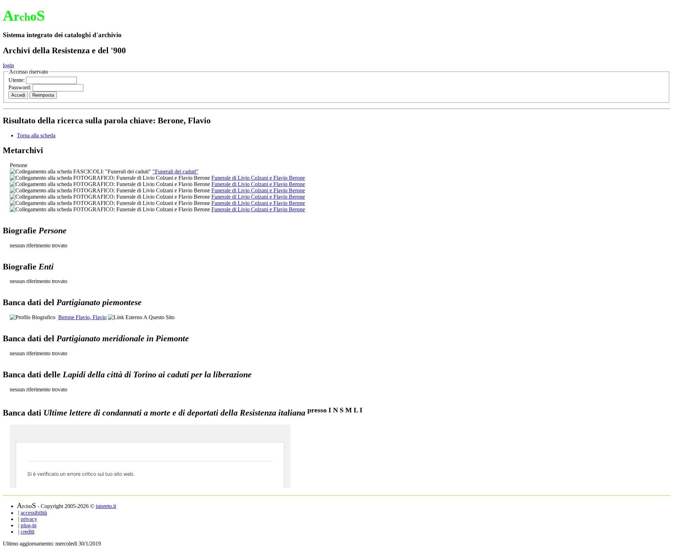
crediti (27, 532)
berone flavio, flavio (82, 317)
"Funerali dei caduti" (175, 171)
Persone (18, 165)
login (8, 65)
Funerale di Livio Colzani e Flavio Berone (258, 178)
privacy (29, 519)
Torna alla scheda (36, 135)
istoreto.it (106, 506)
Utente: (17, 80)
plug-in (28, 525)
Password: (20, 87)
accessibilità (34, 513)
